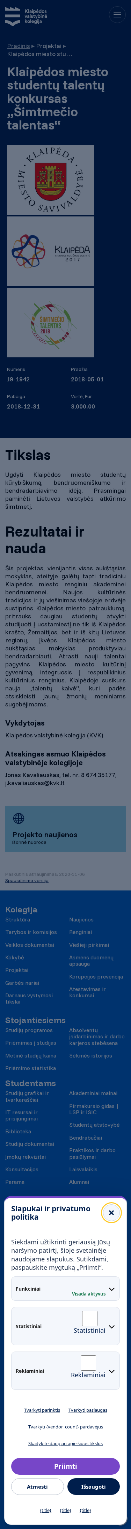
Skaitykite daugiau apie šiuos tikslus (65, 1443)
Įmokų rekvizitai (25, 1157)
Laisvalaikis (83, 1169)
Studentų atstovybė (94, 1125)
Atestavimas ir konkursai (87, 992)
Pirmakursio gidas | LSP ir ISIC (94, 1109)
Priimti (65, 1466)
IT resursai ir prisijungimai (21, 1115)
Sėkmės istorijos (90, 1055)
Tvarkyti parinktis (42, 1410)
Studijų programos (29, 1030)
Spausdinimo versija (27, 880)
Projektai (16, 970)
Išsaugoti (93, 1486)
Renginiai (80, 932)
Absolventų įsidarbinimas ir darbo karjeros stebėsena (97, 1036)
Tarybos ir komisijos (31, 932)
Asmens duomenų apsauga (91, 960)
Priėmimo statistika (30, 1068)
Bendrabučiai (85, 1137)
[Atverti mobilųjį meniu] (117, 14)
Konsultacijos (21, 1169)
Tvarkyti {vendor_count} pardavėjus (65, 1427)
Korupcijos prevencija (96, 976)
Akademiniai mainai (93, 1093)
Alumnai (79, 1182)
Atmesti (37, 1486)
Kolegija (21, 909)
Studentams (30, 1083)
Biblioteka (18, 1131)
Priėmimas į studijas (30, 1042)
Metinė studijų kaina (30, 1055)
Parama (14, 1182)
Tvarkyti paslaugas (87, 1410)
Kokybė (14, 957)
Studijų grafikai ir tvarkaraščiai (27, 1096)
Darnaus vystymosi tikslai (29, 998)
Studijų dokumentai (29, 1144)
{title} (45, 1510)
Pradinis (18, 46)
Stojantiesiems (35, 1020)
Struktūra (17, 919)
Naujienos (81, 919)
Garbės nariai (22, 983)
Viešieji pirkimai (89, 945)
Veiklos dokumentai (29, 945)
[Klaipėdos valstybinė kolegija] (26, 17)
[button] (111, 1212)
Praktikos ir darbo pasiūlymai (92, 1153)
